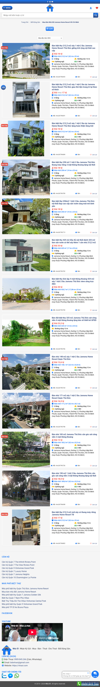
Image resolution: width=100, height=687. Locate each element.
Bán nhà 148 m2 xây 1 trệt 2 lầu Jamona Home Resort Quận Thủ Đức (72, 358)
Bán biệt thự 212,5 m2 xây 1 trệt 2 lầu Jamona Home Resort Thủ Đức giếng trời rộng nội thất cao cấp (73, 48)
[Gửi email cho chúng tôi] (50, 2)
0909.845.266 (20, 659)
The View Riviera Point (24, 565)
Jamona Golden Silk (32, 595)
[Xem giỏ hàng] (97, 8)
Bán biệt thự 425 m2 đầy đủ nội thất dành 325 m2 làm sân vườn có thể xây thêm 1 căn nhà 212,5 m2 (74, 241)
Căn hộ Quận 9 (8, 568)
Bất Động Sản (35, 22)
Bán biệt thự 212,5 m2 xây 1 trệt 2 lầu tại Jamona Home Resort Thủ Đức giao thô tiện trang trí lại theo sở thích (74, 87)
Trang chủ (24, 22)
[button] (7, 8)
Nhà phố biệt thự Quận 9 (12, 604)
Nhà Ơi (16, 648)
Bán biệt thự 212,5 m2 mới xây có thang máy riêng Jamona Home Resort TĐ (74, 513)
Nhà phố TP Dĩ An (9, 607)
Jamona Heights (22, 574)
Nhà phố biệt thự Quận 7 (12, 595)
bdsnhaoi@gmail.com (19, 662)
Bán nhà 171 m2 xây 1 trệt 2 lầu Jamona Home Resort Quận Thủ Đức (72, 396)
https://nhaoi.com (20, 665)
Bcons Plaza (23, 607)
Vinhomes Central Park (36, 601)
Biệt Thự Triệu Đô (9, 601)
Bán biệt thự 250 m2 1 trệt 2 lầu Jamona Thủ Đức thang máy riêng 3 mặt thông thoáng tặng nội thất (73, 163)
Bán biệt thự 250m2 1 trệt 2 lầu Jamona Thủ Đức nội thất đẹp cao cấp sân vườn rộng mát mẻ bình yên (73, 203)
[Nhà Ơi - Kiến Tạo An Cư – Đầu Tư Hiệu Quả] (50, 8)
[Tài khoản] (91, 8)
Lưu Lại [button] (94, 77)
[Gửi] (95, 15)
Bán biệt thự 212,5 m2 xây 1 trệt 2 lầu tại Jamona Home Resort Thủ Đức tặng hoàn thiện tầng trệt (73, 124)
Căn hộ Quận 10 (9, 577)
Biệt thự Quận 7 (8, 598)
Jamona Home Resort (39, 588)
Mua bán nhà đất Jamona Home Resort (19, 592)
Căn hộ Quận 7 (8, 562)
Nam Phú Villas (22, 598)
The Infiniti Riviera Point (25, 562)
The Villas (21, 601)
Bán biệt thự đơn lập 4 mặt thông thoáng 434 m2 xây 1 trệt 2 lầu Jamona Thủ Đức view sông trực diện (73, 281)
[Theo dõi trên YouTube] (52, 2)
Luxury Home (21, 571)
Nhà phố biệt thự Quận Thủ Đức (15, 588)
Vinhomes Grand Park (24, 568)
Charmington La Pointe (26, 577)
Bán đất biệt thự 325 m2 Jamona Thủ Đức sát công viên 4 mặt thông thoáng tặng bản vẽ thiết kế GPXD (74, 319)
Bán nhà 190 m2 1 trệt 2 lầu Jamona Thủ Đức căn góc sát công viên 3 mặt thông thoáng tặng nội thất (74, 474)
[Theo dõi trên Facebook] (47, 2)
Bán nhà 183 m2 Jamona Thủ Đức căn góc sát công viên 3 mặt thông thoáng (74, 435)
